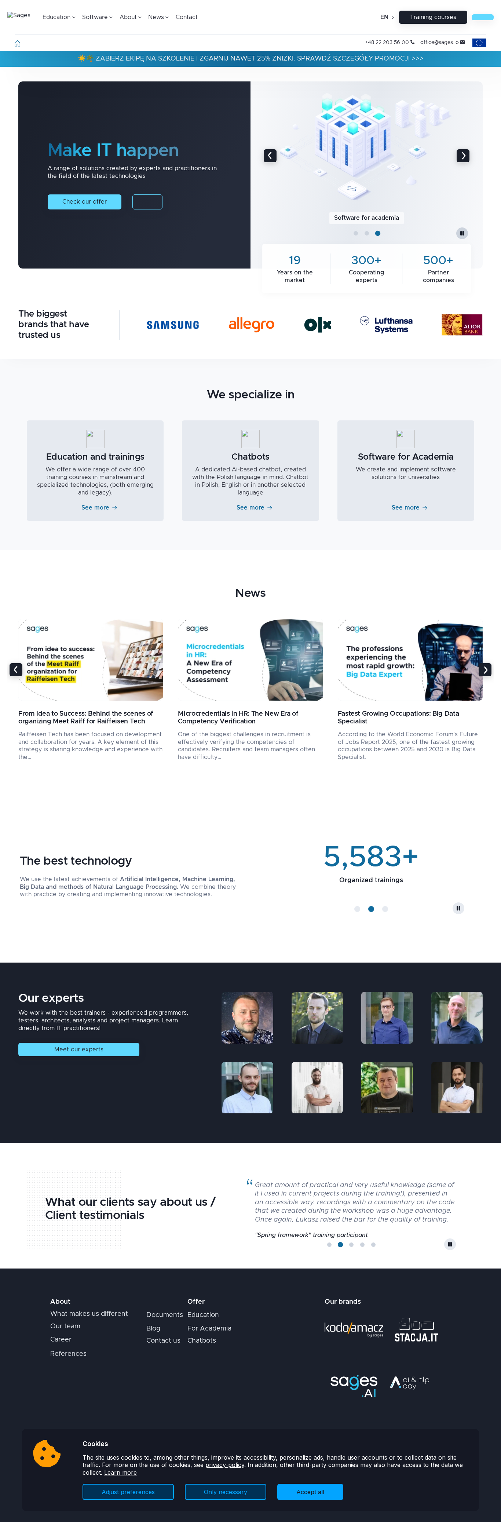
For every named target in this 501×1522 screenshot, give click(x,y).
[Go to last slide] (16, 669)
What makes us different (89, 1314)
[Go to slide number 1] (357, 909)
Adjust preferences (128, 1492)
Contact (187, 17)
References (68, 1354)
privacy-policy (224, 1464)
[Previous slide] (270, 155)
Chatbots (201, 1340)
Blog (153, 1328)
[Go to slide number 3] (385, 909)
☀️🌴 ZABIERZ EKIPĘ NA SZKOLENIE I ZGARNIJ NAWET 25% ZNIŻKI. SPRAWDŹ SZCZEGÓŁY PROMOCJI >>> (251, 58)
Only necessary (225, 1492)
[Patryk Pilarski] (247, 1087)
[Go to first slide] (463, 155)
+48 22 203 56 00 (387, 42)
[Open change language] (392, 17)
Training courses (433, 17)
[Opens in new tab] (354, 1329)
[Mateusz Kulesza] (457, 1087)
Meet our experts (78, 1049)
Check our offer (84, 202)
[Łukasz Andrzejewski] (387, 1017)
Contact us (163, 1340)
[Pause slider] (462, 233)
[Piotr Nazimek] (457, 1017)
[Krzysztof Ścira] (317, 1017)
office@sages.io (439, 42)
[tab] (355, 233)
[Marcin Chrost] (387, 1087)
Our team (65, 1326)
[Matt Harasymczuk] (247, 1017)
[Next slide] (485, 669)
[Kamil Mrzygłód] (317, 1087)
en (384, 17)
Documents (164, 1315)
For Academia (209, 1328)
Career (61, 1339)
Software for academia (366, 218)
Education (203, 1315)
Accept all (310, 1492)
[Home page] (17, 45)
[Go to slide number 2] (371, 909)
